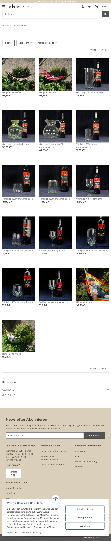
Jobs (8, 498)
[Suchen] (105, 14)
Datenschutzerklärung (31, 532)
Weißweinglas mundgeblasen (53, 302)
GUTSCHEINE (8, 395)
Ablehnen (85, 526)
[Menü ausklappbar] (3, 5)
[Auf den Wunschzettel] (30, 63)
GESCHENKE (8, 389)
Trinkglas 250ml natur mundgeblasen (87, 145)
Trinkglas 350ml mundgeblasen (54, 198)
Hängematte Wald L (11, 353)
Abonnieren (94, 435)
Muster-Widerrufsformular (53, 464)
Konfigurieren (85, 517)
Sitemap (79, 466)
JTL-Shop (95, 537)
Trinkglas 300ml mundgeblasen (17, 198)
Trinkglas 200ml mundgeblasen (17, 250)
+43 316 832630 (45, 1)
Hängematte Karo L (85, 302)
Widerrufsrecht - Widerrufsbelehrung (50, 458)
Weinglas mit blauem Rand (89, 198)
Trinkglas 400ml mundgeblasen (17, 302)
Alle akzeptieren (85, 509)
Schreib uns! (13, 473)
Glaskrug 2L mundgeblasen (15, 144)
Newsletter (11, 493)
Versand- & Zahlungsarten (53, 451)
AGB (77, 456)
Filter (9, 42)
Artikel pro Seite (46, 42)
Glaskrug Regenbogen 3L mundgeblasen (51, 145)
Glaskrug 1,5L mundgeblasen (90, 92)
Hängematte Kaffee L (12, 92)
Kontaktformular (14, 488)
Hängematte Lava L (48, 92)
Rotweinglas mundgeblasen (52, 250)
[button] (82, 6)
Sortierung (24, 42)
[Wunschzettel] (89, 6)
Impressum (12, 532)
